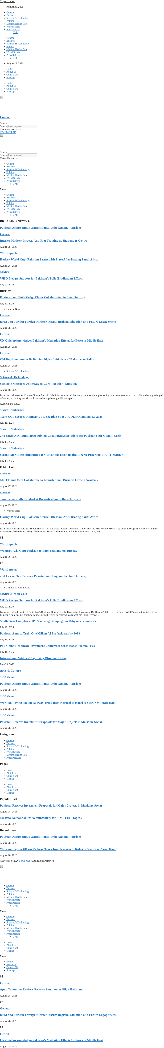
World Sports (13, 26)
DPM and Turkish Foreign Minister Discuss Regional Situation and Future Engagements (58, 321)
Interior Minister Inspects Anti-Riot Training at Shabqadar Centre (43, 240)
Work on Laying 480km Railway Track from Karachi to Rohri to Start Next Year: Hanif (58, 702)
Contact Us (12, 74)
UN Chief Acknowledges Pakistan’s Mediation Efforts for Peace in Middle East (51, 340)
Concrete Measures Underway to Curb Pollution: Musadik (38, 383)
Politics (10, 21)
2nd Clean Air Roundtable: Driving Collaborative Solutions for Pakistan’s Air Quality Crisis (60, 435)
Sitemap (10, 77)
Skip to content (7, 1)
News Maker (25, 860)
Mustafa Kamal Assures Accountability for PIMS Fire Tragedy (41, 817)
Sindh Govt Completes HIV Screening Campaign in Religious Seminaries (48, 621)
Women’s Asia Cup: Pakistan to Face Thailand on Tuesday (38, 550)
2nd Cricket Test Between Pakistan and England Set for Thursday (43, 576)
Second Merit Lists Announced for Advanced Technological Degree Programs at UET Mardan (61, 454)
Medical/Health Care (16, 23)
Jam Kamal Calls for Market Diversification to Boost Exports (40, 499)
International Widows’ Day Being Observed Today (33, 658)
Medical (5, 272)
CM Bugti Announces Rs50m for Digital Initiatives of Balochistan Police (47, 359)
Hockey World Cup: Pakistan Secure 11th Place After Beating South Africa (49, 259)
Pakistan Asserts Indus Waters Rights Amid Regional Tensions (40, 227)
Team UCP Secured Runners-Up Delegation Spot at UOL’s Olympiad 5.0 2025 (51, 416)
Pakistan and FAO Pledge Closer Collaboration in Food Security (42, 297)
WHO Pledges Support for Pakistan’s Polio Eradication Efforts (41, 278)
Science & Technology (17, 18)
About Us (11, 71)
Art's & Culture (10, 670)
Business (10, 15)
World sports (8, 253)
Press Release (13, 29)
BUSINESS (5, 473)
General (10, 12)
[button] (82, 123)
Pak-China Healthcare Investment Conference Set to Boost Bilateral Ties (47, 645)
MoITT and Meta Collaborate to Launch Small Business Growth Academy (49, 480)
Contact (5, 117)
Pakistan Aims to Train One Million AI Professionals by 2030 (40, 633)
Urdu (15, 32)
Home (9, 68)
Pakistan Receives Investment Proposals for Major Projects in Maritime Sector (51, 722)
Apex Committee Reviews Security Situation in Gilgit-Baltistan (41, 989)
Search (3, 126)
